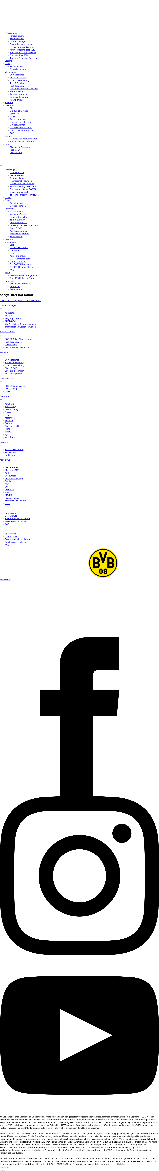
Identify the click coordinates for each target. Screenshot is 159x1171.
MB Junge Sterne (13, 318)
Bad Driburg (11, 406)
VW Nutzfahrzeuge (14, 478)
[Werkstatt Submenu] (15, 72)
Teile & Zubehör (7, 331)
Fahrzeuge (10, 33)
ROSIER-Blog (11, 388)
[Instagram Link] (79, 954)
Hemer (8, 415)
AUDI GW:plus (11, 321)
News (7, 391)
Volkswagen (10, 475)
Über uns (9, 105)
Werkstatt (9, 72)
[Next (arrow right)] (3, 1170)
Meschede (10, 417)
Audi (7, 473)
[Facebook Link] (79, 794)
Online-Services (7, 378)
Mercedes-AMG (12, 470)
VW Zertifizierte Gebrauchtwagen (20, 324)
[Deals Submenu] (11, 64)
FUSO (7, 503)
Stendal (8, 431)
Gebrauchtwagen (8, 305)
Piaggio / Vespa (12, 498)
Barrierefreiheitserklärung (17, 518)
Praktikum (10, 455)
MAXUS (8, 495)
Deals (7, 63)
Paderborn (10, 423)
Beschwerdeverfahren (15, 521)
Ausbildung (10, 452)
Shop (7, 136)
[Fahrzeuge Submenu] (16, 33)
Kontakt (8, 144)
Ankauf (8, 315)
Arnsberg (9, 404)
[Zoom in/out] (8, 1167)
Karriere (9, 102)
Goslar (8, 412)
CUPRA (8, 486)
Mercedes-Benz (12, 467)
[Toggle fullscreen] (6, 1167)
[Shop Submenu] (11, 136)
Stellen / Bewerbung (14, 449)
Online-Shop (11, 344)
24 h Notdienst (12, 359)
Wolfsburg (10, 437)
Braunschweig (11, 409)
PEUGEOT (9, 489)
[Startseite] (15, 25)
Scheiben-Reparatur (14, 370)
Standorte (4, 396)
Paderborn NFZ (12, 426)
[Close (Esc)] (1, 1167)
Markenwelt (5, 459)
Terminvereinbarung (14, 362)
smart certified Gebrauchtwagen (20, 326)
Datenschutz (11, 515)
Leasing (8, 60)
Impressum (10, 513)
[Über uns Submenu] (15, 242)
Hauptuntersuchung (14, 365)
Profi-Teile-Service (13, 342)
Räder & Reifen (12, 368)
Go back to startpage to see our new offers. (20, 300)
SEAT (7, 484)
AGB (7, 524)
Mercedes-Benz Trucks (15, 500)
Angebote (9, 312)
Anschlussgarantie (13, 373)
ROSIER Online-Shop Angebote (19, 339)
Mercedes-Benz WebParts (17, 347)
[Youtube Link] (79, 1114)
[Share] (3, 1167)
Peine (7, 428)
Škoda (8, 481)
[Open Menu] (1, 165)
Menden (9, 420)
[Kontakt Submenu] (13, 281)
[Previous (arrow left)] (1, 1170)
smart (8, 492)
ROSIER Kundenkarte (15, 386)
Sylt (6, 434)
